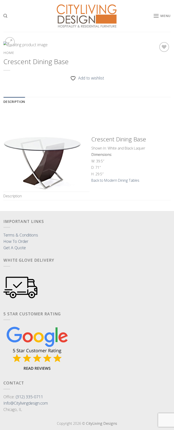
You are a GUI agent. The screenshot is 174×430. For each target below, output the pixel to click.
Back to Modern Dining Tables (115, 180)
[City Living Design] (87, 16)
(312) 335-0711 (29, 396)
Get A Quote (14, 247)
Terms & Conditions (20, 235)
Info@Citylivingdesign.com (25, 403)
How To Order (15, 241)
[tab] (14, 102)
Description (14, 101)
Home (8, 52)
